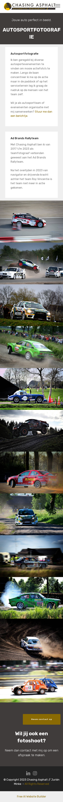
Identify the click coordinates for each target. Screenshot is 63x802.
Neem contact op (41, 719)
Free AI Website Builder (31, 796)
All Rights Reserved (37, 783)
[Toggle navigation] (57, 5)
